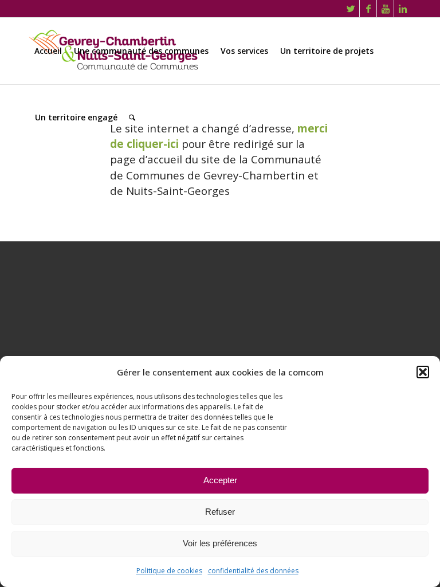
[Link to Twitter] (351, 8)
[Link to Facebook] (368, 8)
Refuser (220, 511)
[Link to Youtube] (385, 8)
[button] (423, 372)
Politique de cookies (169, 571)
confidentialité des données (253, 571)
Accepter (220, 480)
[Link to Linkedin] (402, 8)
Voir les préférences (220, 543)
